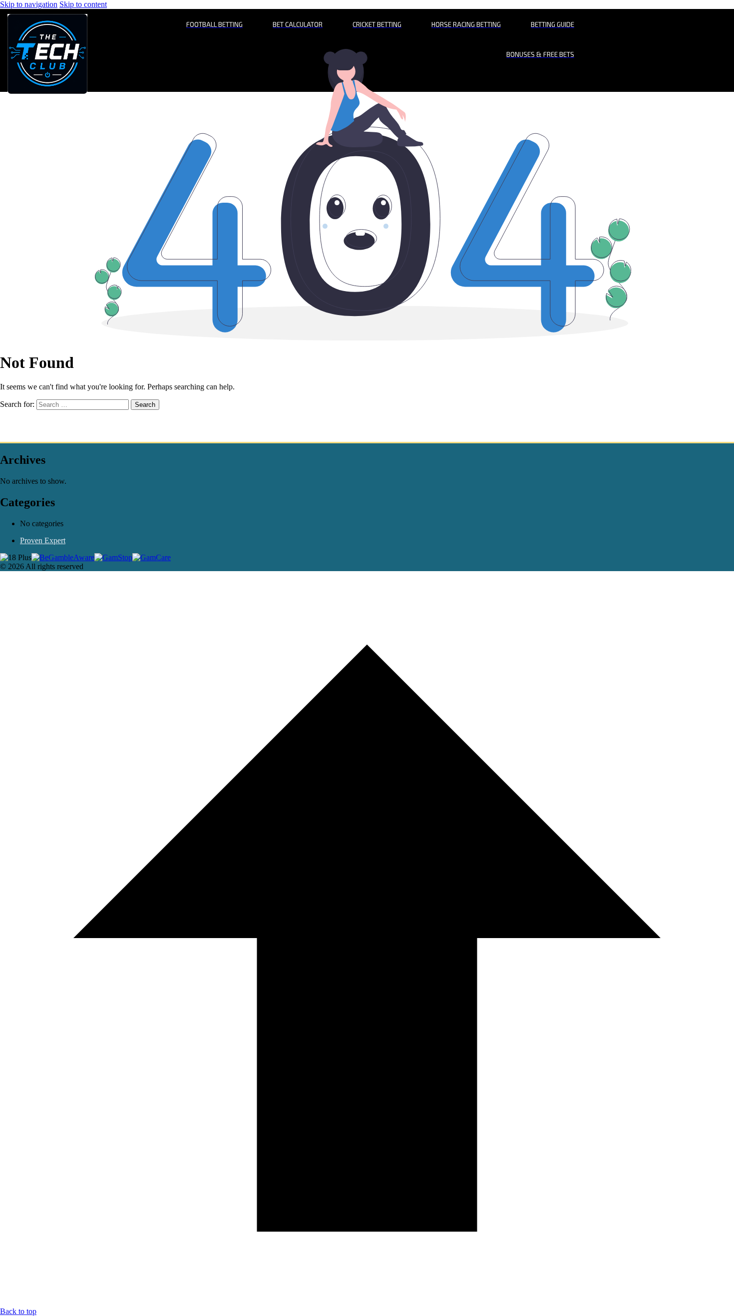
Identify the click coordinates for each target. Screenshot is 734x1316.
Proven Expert (42, 540)
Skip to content (83, 4)
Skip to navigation (28, 4)
